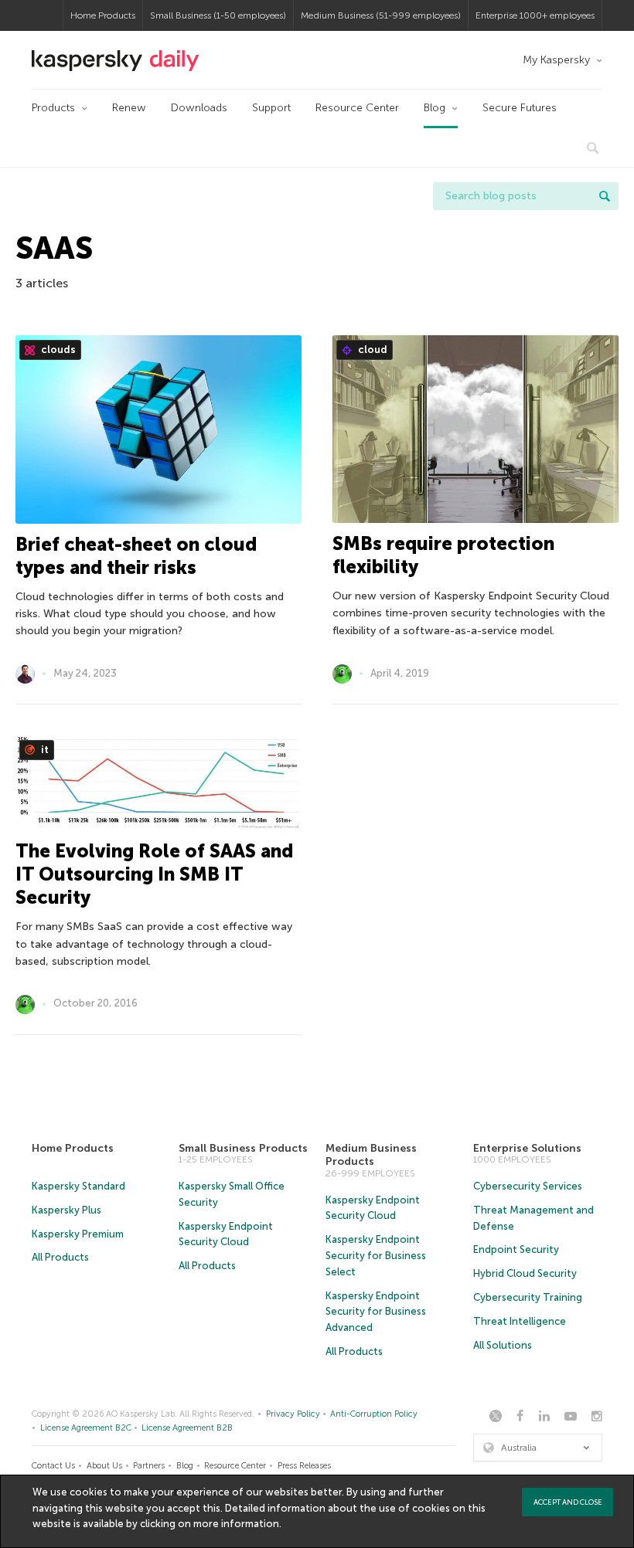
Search (605, 196)
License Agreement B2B (187, 1428)
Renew (129, 107)
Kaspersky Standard (78, 1186)
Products (53, 107)
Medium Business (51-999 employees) (381, 15)
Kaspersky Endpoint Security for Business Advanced (376, 1312)
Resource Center (357, 107)
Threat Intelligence (519, 1321)
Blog (434, 107)
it (44, 749)
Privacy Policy (293, 1414)
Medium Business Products (371, 1155)
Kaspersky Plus (66, 1210)
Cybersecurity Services (527, 1186)
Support (271, 107)
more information (236, 1523)
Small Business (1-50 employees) (218, 15)
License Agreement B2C (85, 1428)
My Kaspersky (556, 59)
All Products (60, 1257)
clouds (57, 349)
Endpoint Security (516, 1249)
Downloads (199, 107)
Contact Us (53, 1466)
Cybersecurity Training (527, 1297)
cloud (371, 349)
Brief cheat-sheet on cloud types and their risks (136, 556)
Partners (149, 1466)
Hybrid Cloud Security (525, 1273)
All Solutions (502, 1345)
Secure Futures (519, 107)
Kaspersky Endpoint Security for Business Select (376, 1256)
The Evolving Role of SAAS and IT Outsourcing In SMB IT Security (154, 874)
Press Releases (304, 1466)
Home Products (102, 15)
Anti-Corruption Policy (374, 1414)
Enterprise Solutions (527, 1148)
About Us (104, 1466)
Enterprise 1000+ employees (535, 15)
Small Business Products (243, 1148)
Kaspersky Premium (78, 1234)
